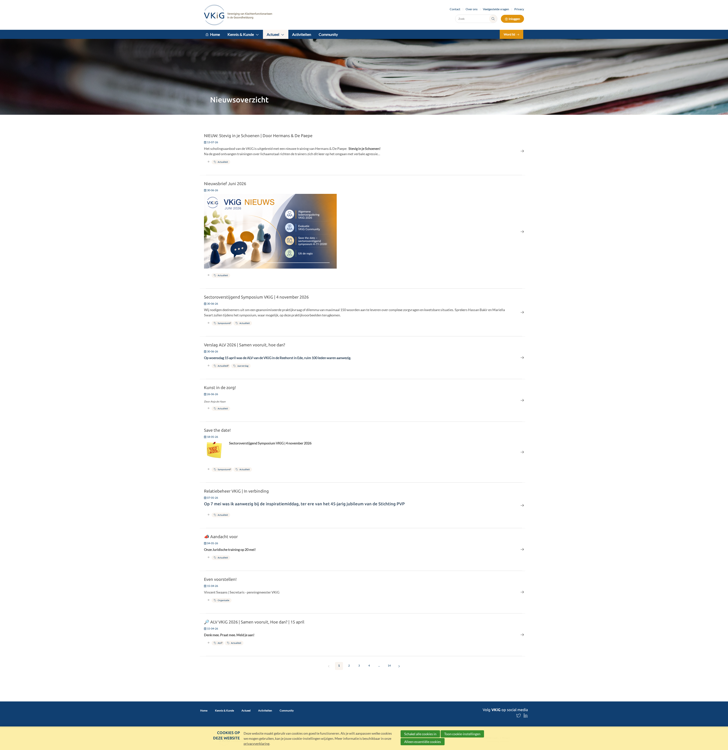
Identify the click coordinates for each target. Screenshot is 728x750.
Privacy (519, 9)
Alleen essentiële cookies (422, 742)
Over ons (472, 9)
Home (215, 34)
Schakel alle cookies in (420, 734)
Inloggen (514, 18)
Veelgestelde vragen (496, 9)
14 (389, 665)
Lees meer (364, 151)
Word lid (509, 34)
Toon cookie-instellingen (462, 734)
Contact (455, 9)
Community (328, 34)
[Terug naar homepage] (238, 15)
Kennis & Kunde (241, 34)
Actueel (273, 34)
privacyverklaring (256, 743)
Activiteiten (301, 34)
